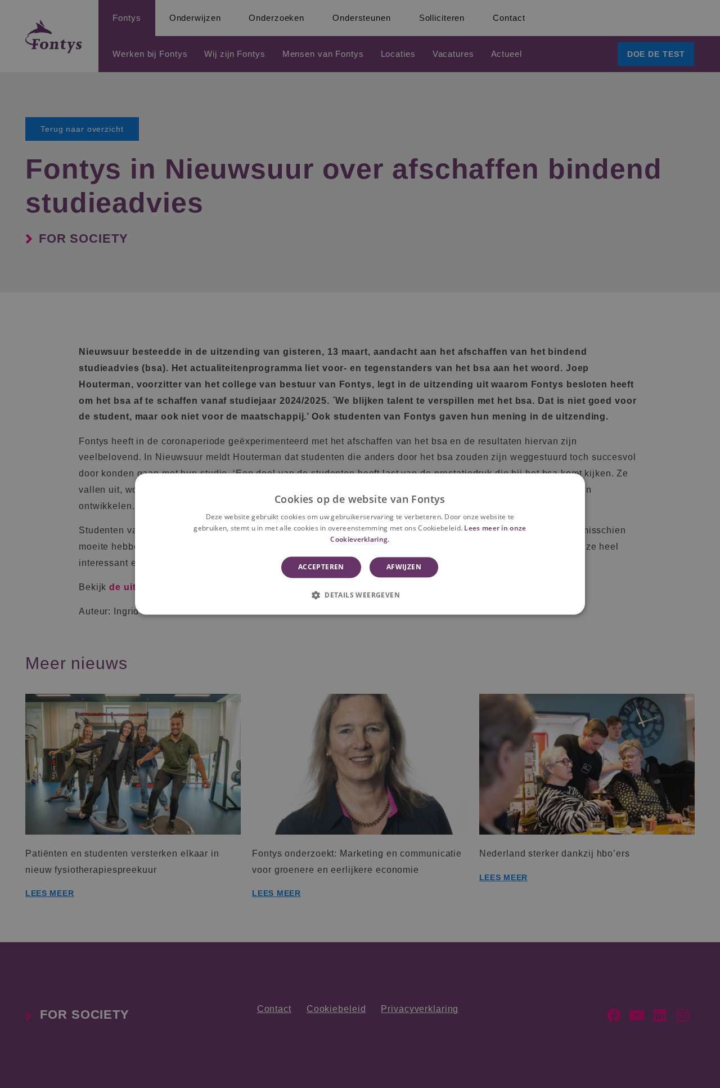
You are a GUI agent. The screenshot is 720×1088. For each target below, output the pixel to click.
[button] (360, 595)
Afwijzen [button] (403, 567)
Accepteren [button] (321, 567)
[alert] (360, 544)
